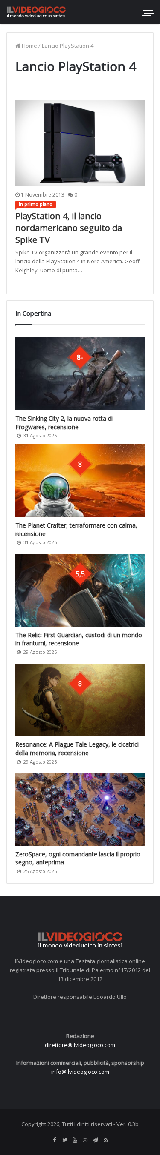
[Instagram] (85, 1140)
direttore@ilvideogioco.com (80, 1045)
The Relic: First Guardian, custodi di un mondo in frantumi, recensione (78, 639)
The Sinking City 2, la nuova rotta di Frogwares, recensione (64, 422)
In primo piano (35, 204)
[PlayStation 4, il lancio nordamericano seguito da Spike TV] (80, 143)
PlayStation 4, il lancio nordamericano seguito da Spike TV (68, 227)
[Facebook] (54, 1140)
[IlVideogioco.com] (36, 11)
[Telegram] (95, 1140)
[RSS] (106, 1140)
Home (28, 45)
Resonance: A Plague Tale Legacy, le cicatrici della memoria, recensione (77, 748)
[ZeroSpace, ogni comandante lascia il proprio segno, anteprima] (80, 809)
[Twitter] (65, 1140)
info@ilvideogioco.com (80, 1071)
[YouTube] (75, 1140)
